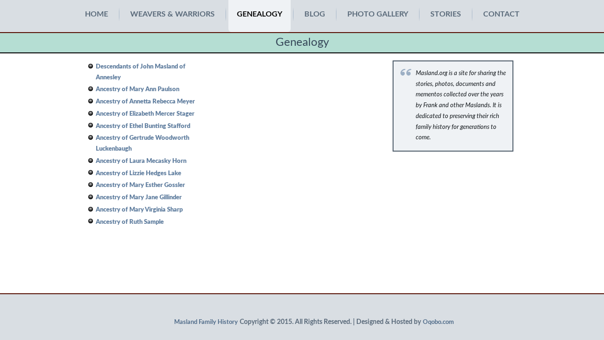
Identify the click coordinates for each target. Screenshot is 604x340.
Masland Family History (206, 322)
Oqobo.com (438, 322)
